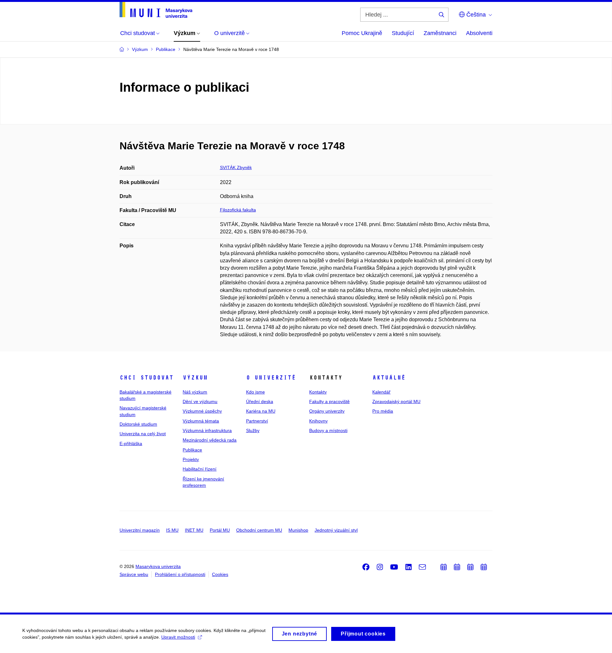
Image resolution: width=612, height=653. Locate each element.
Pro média (382, 411)
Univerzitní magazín (140, 530)
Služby (252, 430)
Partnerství (257, 420)
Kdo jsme (255, 391)
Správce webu (134, 574)
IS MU (172, 530)
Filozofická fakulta (238, 209)
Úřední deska (259, 401)
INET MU (194, 530)
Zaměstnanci (440, 33)
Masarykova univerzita (158, 566)
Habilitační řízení (199, 469)
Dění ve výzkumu (200, 401)
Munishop (298, 530)
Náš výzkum (195, 391)
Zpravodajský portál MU (396, 401)
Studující (403, 33)
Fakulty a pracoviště (329, 401)
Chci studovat (146, 377)
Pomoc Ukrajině (362, 33)
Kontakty (318, 391)
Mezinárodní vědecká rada (210, 440)
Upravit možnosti (178, 637)
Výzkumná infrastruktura (207, 430)
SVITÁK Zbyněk (236, 167)
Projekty (191, 459)
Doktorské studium (138, 424)
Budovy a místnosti (328, 430)
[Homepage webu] (156, 10)
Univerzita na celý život (143, 433)
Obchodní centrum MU (259, 530)
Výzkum (195, 377)
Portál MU (220, 530)
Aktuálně (388, 377)
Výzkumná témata (201, 420)
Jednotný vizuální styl (336, 530)
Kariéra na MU (260, 411)
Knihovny (318, 420)
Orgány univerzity (327, 411)
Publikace (192, 449)
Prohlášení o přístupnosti (180, 574)
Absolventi (479, 33)
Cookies (220, 574)
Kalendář (381, 391)
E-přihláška (131, 443)
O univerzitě (271, 377)
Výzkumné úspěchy (202, 411)
